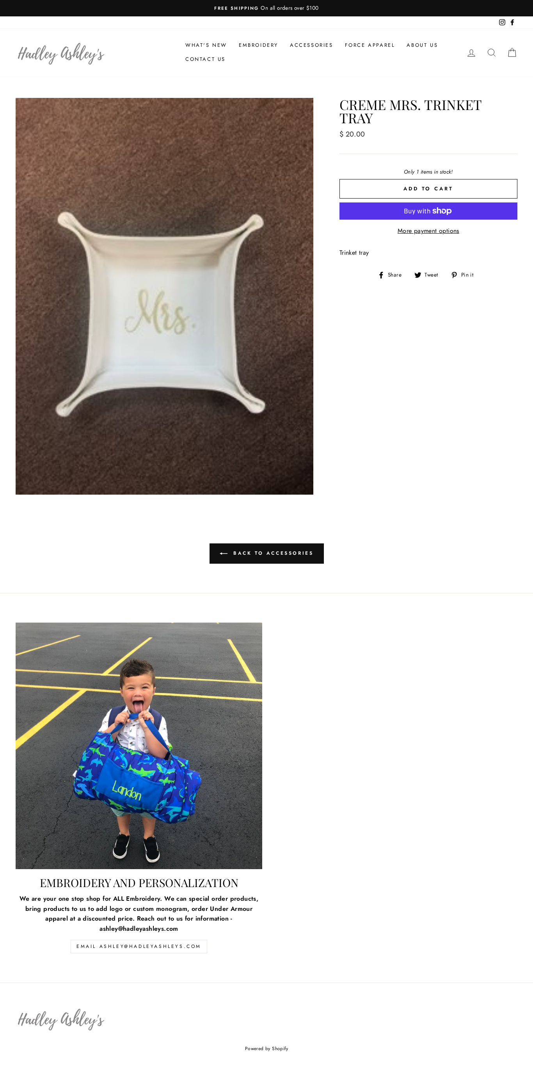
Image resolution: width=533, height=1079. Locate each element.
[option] (266, 8)
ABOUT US (422, 45)
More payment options (428, 230)
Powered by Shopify (266, 1048)
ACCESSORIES (311, 45)
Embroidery (258, 45)
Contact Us (205, 59)
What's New (206, 45)
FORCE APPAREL (370, 45)
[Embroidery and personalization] (139, 746)
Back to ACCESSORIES (272, 552)
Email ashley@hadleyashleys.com (138, 946)
